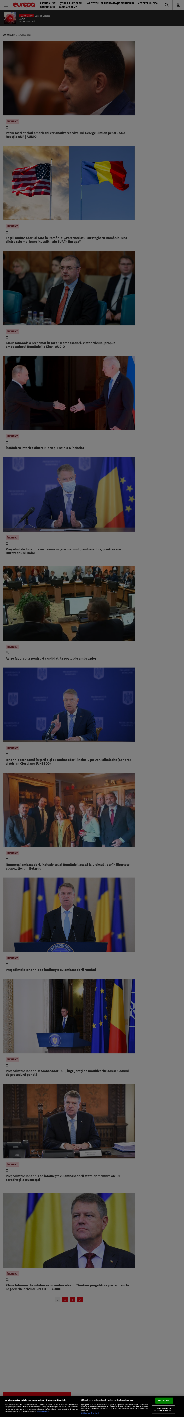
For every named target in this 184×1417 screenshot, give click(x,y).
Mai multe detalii (43, 1411)
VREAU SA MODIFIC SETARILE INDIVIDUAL (163, 1409)
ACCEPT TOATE (164, 1400)
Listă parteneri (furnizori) (90, 1413)
